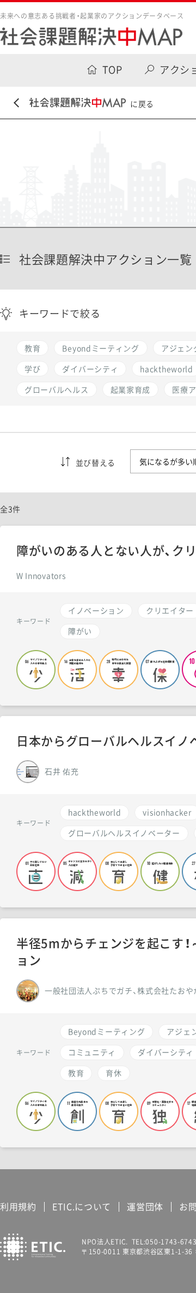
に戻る (142, 103)
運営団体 (145, 1206)
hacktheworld (94, 812)
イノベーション (96, 610)
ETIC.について (81, 1206)
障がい (80, 631)
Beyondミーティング (106, 1031)
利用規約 (18, 1206)
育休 (113, 1072)
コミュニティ (92, 1052)
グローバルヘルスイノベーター (124, 832)
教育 (76, 1072)
